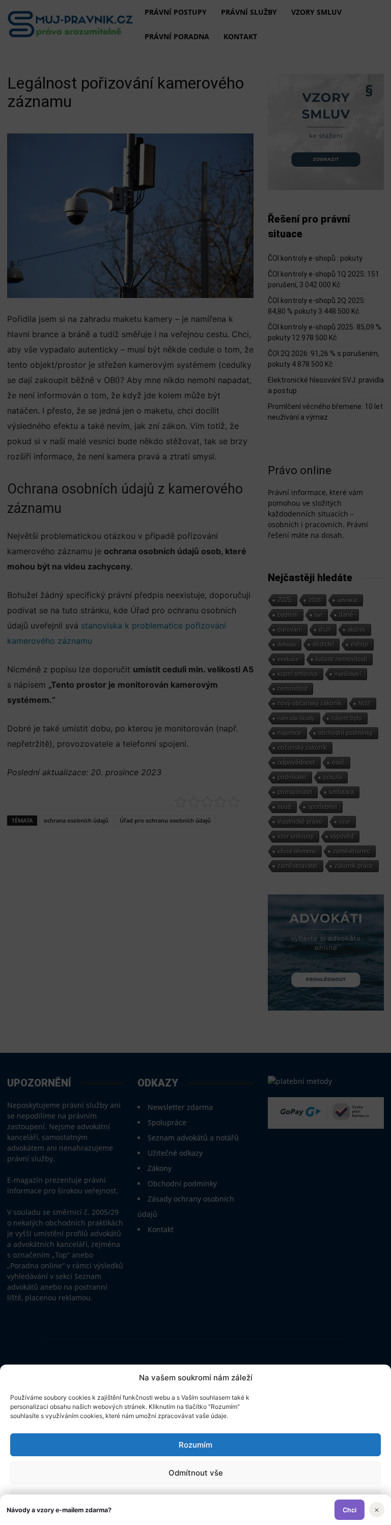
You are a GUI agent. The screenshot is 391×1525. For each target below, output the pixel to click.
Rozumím (195, 1445)
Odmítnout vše (196, 1473)
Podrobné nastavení (195, 1501)
